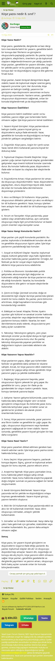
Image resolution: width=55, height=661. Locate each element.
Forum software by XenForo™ (23, 606)
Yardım (38, 598)
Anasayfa (47, 598)
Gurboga (7, 18)
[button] (3, 3)
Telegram (9, 625)
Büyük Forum (8, 609)
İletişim (5, 598)
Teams (44, 618)
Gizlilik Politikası (26, 598)
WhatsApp (28, 618)
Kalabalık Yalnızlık (23, 609)
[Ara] (51, 3)
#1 (52, 35)
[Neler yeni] (46, 3)
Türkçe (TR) (9, 594)
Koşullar (14, 598)
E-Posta (25, 625)
